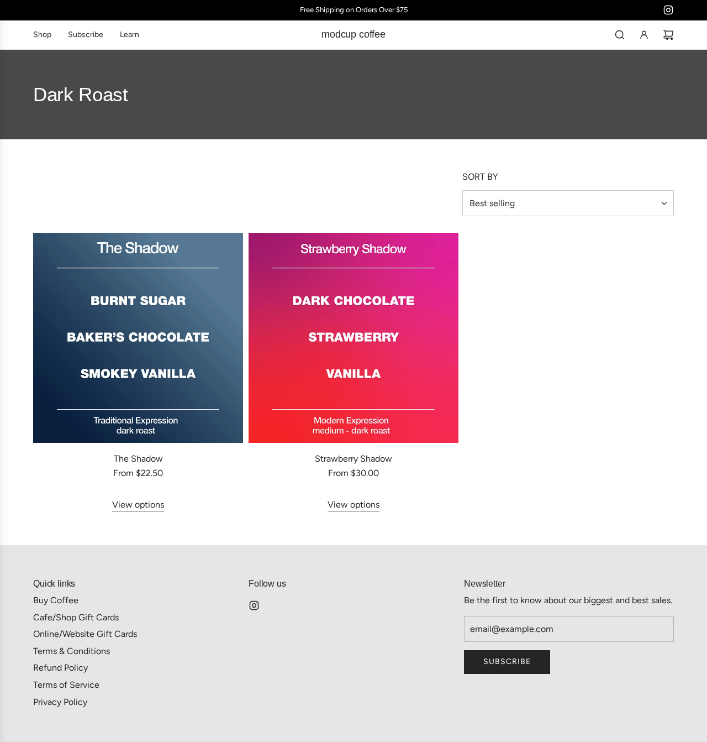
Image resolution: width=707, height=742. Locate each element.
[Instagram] (668, 9)
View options (138, 504)
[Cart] (668, 35)
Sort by (480, 177)
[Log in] (644, 35)
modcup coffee (353, 34)
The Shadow (138, 458)
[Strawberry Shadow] (353, 338)
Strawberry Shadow (353, 458)
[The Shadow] (138, 338)
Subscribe (507, 661)
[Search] (620, 35)
